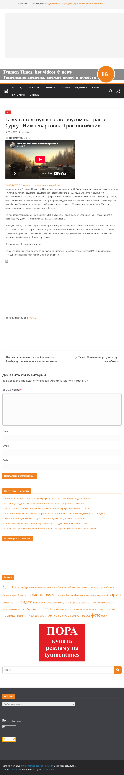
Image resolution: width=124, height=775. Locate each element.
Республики (69, 587)
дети (60, 602)
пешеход (70, 609)
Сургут (99, 587)
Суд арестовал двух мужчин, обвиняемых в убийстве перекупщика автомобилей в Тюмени (49, 528)
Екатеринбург (20, 587)
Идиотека (81, 87)
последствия (12, 615)
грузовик (51, 602)
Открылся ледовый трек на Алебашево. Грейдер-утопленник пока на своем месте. (32, 359)
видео (26, 602)
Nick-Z (33, 317)
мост (103, 602)
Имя (5, 431)
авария (113, 594)
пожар (101, 609)
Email (5, 445)
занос (90, 603)
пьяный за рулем (39, 615)
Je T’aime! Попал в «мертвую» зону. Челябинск (97, 359)
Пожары (65, 87)
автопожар (15, 603)
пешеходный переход (86, 609)
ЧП (13, 87)
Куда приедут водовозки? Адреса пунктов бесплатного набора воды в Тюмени (43, 503)
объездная (31, 609)
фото (96, 615)
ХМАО (61, 595)
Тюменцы (50, 87)
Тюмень (35, 594)
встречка (39, 602)
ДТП (22, 87)
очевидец (44, 608)
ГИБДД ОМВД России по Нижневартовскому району (32, 185)
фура (104, 615)
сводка (75, 615)
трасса (85, 615)
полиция (110, 609)
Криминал (18, 94)
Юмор (95, 87)
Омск (60, 587)
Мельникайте (35, 587)
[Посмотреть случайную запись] (118, 91)
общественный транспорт (13, 609)
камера (96, 602)
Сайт (5, 460)
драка (65, 603)
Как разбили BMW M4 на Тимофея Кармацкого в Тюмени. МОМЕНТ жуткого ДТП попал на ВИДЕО (53, 513)
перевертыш (58, 609)
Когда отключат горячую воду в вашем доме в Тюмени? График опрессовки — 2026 (46, 508)
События (34, 87)
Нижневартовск (50, 587)
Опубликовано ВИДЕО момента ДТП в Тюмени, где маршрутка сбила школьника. (44, 518)
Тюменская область (14, 595)
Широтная (101, 595)
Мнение (34, 94)
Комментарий (12, 389)
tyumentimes (26, 132)
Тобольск (109, 587)
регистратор (58, 615)
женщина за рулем (77, 602)
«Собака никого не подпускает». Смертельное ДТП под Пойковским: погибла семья (45, 523)
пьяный (26, 616)
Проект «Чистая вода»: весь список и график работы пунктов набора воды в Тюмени (46, 498)
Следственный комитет (85, 587)
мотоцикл (109, 603)
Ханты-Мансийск (75, 595)
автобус (6, 602)
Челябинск (91, 595)
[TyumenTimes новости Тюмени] (6, 91)
